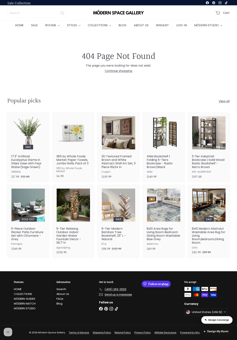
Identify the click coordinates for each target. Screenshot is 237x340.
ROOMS (51, 25)
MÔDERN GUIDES (24, 299)
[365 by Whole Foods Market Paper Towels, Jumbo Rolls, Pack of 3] (73, 147)
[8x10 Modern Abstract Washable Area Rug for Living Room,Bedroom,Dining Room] (209, 221)
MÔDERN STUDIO (206, 25)
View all (224, 101)
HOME (19, 25)
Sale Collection (19, 3)
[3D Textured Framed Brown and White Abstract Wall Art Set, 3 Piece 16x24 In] (118, 147)
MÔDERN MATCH (25, 303)
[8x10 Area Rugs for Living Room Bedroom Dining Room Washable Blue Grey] (163, 219)
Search (61, 289)
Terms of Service (79, 332)
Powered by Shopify (192, 332)
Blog (59, 303)
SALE (34, 25)
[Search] (62, 13)
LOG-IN (181, 25)
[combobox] (37, 13)
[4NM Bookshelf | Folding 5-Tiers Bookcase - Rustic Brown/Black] (163, 147)
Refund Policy (123, 332)
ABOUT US (141, 25)
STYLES (72, 25)
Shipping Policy (102, 332)
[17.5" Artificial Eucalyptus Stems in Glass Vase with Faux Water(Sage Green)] (28, 147)
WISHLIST (162, 25)
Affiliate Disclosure (165, 332)
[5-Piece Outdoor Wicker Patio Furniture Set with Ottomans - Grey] (28, 219)
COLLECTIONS (98, 25)
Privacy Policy (142, 332)
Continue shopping (118, 71)
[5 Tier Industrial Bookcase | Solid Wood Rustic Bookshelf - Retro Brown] (209, 147)
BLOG (122, 25)
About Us (62, 294)
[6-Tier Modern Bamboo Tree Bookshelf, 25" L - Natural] (118, 219)
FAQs (59, 299)
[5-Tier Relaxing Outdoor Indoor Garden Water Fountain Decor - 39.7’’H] (73, 221)
